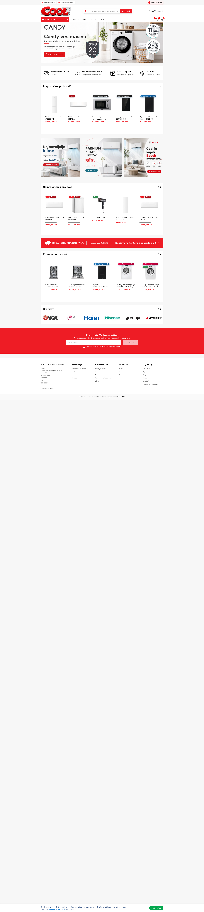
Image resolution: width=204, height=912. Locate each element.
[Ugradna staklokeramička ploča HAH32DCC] (149, 104)
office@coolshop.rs (47, 388)
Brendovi (92, 20)
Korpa (145, 378)
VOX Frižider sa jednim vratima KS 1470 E (76, 219)
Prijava (151, 11)
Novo (84, 20)
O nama (74, 378)
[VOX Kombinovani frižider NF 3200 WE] (54, 104)
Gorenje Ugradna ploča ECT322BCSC (124, 118)
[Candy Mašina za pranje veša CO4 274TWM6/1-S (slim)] (126, 272)
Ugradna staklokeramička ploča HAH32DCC (149, 118)
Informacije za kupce (79, 369)
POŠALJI (130, 343)
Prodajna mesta (100, 369)
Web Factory (120, 396)
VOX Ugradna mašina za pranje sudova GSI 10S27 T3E (52, 286)
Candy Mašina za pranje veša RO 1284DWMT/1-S (150, 286)
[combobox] (108, 11)
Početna (75, 20)
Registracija (159, 11)
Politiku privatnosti (57, 909)
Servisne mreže (77, 375)
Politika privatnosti (101, 375)
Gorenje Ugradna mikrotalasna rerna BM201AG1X (99, 118)
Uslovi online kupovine (103, 378)
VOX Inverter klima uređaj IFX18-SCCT (54, 219)
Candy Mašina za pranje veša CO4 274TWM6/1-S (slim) (126, 286)
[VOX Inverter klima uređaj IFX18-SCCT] (54, 205)
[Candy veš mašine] (102, 42)
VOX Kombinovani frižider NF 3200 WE (54, 118)
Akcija (101, 20)
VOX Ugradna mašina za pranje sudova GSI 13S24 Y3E (77, 286)
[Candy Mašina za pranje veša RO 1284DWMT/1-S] (150, 272)
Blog (97, 381)
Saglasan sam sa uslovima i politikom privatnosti (103, 347)
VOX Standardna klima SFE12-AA (76, 118)
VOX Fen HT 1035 (98, 218)
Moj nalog (146, 369)
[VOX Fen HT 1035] (102, 205)
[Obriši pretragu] (117, 11)
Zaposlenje (99, 372)
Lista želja (146, 381)
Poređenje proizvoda (150, 384)
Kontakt (74, 372)
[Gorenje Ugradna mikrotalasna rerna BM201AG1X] (102, 104)
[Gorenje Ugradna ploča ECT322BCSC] (126, 104)
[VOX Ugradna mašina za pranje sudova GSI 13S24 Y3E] (78, 272)
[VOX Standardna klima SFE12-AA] (78, 104)
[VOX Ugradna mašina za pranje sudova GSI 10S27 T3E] (53, 272)
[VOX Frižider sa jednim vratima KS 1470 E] (78, 205)
